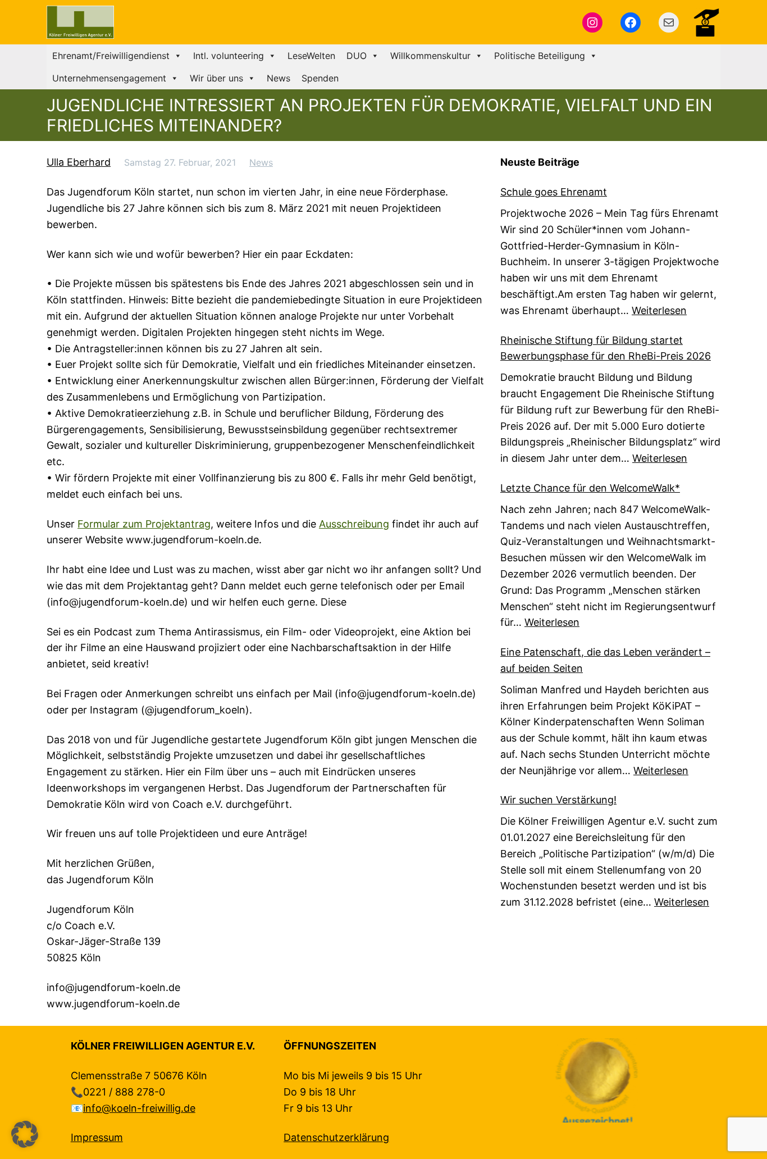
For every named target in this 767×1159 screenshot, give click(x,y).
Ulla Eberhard (79, 162)
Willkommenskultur (430, 55)
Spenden (320, 78)
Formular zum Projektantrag (144, 524)
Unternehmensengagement (109, 78)
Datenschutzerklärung (336, 1137)
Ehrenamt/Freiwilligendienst (111, 55)
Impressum (97, 1137)
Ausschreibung (354, 524)
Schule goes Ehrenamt (553, 192)
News (278, 78)
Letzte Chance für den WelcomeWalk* (590, 488)
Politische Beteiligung (539, 55)
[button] (24, 1134)
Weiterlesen (659, 310)
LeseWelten (311, 55)
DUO (356, 55)
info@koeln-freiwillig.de (139, 1108)
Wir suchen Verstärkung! (558, 800)
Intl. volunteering (228, 55)
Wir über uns (216, 78)
